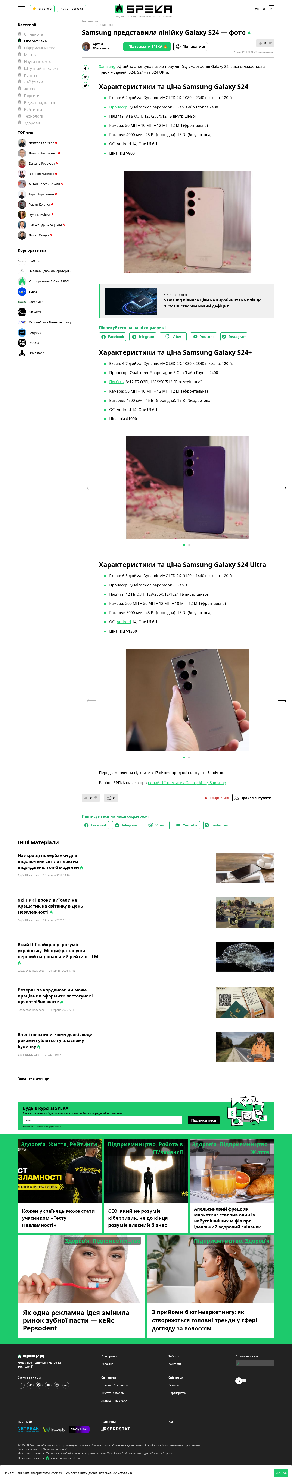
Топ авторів (44, 8)
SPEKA (30, 1445)
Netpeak (35, 332)
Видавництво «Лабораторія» (50, 271)
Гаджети (32, 95)
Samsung (107, 66)
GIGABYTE (36, 312)
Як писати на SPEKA (114, 1400)
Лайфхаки (33, 82)
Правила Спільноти (114, 1385)
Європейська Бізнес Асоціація (51, 322)
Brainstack (36, 353)
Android (124, 621)
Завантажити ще (33, 1078)
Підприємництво (40, 47)
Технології (33, 116)
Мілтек (30, 54)
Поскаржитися (218, 798)
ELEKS (33, 291)
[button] (184, 545)
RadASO (34, 343)
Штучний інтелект (41, 68)
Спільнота (33, 34)
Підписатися (193, 46)
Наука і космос (38, 61)
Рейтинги (33, 109)
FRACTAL (35, 261)
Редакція (107, 1364)
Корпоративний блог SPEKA (49, 281)
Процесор (118, 107)
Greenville (36, 302)
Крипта (31, 75)
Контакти (174, 1364)
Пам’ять (116, 381)
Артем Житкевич (101, 46)
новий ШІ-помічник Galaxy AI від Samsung (187, 782)
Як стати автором (72, 8)
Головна (88, 21)
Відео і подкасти (39, 102)
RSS (170, 1422)
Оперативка (104, 25)
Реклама (174, 1385)
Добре (281, 1473)
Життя (30, 88)
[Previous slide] (91, 488)
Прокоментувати (255, 797)
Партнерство (177, 1393)
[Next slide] (282, 488)
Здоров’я (32, 123)
